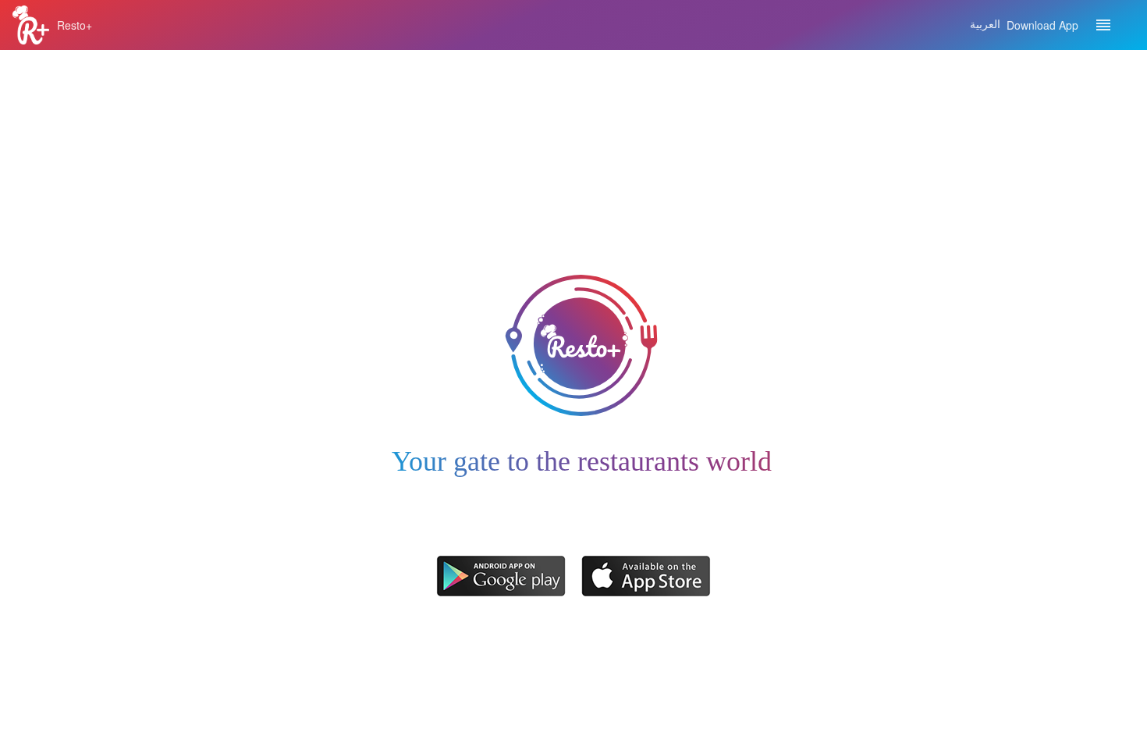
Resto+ (74, 25)
